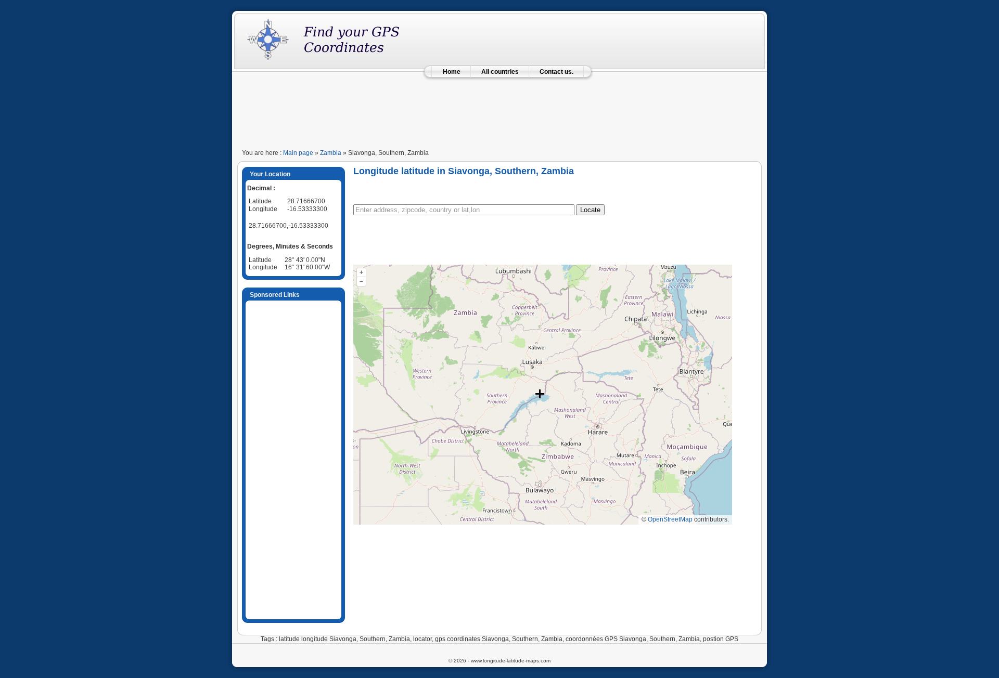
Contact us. (556, 71)
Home (451, 71)
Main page (298, 153)
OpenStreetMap (670, 519)
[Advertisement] (499, 110)
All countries (500, 71)
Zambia (330, 153)
